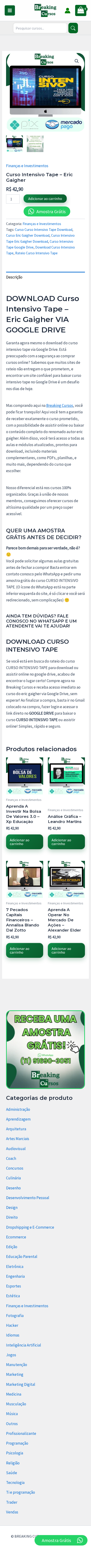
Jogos (11, 1354)
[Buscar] (73, 28)
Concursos (14, 1168)
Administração (18, 1109)
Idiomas (12, 1335)
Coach (11, 1158)
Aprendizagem (18, 1119)
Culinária (13, 1178)
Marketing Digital (20, 1384)
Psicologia (14, 1453)
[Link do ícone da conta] (67, 10)
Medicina (13, 1394)
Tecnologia (15, 1482)
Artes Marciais (17, 1138)
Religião (13, 1463)
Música (12, 1413)
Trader (11, 1502)
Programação (17, 1443)
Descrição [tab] (14, 277)
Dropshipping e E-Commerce (30, 1227)
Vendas (12, 1512)
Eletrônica (14, 1266)
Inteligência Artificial (23, 1345)
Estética (13, 1295)
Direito (12, 1217)
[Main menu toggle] (10, 10)
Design (12, 1207)
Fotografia (15, 1315)
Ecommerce (16, 1237)
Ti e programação (20, 1492)
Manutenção (16, 1364)
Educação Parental (21, 1256)
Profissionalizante (21, 1433)
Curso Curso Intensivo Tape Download (43, 229)
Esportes (13, 1286)
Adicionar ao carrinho (45, 198)
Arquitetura (16, 1128)
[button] (77, 61)
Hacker (12, 1325)
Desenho (13, 1188)
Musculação (16, 1403)
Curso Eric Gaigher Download (27, 235)
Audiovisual (16, 1148)
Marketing (14, 1374)
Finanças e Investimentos (27, 165)
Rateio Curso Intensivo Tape (36, 253)
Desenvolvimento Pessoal (27, 1197)
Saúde (11, 1472)
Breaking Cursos (59, 405)
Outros (12, 1423)
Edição (11, 1246)
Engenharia (15, 1276)
